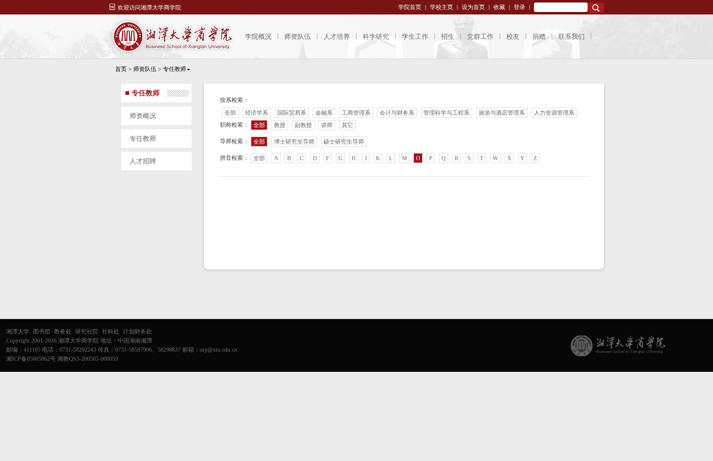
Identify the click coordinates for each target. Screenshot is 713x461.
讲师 (327, 125)
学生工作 (415, 36)
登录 (519, 7)
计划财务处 (137, 332)
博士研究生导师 (294, 142)
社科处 (110, 332)
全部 (230, 113)
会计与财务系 (397, 113)
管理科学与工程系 (446, 113)
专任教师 (174, 69)
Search (596, 7)
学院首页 (409, 7)
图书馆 (41, 332)
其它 (347, 125)
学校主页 (441, 7)
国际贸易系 (291, 113)
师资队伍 (297, 36)
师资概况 (143, 115)
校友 (512, 36)
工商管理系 (356, 113)
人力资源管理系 (554, 113)
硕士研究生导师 (343, 142)
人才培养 (336, 36)
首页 (121, 69)
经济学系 (256, 113)
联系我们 (571, 36)
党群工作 (480, 36)
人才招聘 (143, 161)
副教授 (303, 125)
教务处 (62, 332)
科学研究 (376, 36)
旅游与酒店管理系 (502, 113)
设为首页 (473, 7)
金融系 (324, 113)
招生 (447, 36)
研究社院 (86, 332)
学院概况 (258, 36)
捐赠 (538, 36)
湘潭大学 (17, 332)
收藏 (499, 7)
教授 (280, 125)
